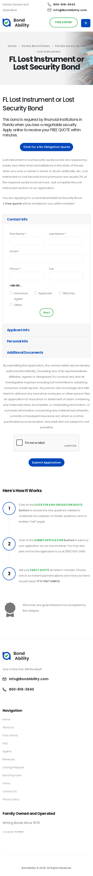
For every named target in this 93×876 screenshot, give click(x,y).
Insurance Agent (21, 296)
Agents (7, 751)
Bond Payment (12, 775)
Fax (51, 269)
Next (46, 312)
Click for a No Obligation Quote (46, 147)
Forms (7, 783)
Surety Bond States (36, 46)
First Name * (18, 234)
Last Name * (57, 234)
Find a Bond (10, 735)
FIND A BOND (63, 22)
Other (18, 305)
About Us (8, 727)
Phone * (15, 269)
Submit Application (46, 462)
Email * (14, 251)
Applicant (45, 293)
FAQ (5, 743)
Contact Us (10, 791)
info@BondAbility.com (70, 10)
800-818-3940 (64, 4)
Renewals (9, 759)
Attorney (69, 293)
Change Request (13, 767)
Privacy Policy (11, 799)
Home (12, 46)
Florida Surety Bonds (70, 46)
